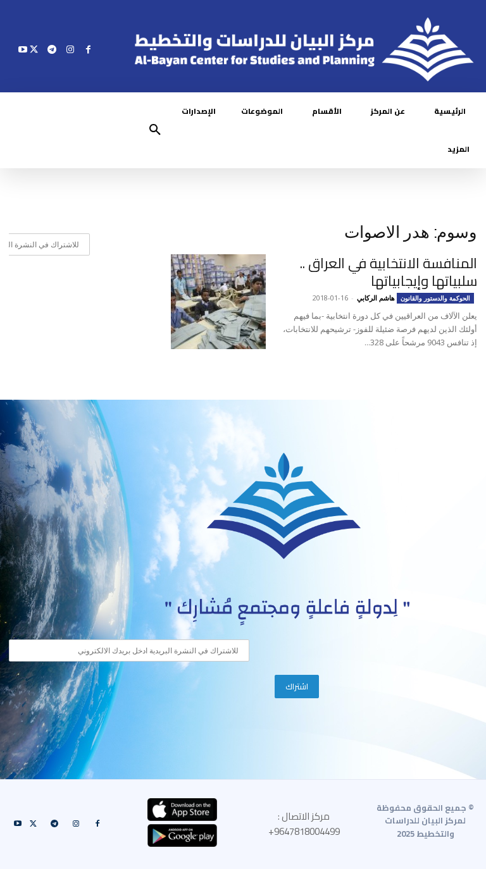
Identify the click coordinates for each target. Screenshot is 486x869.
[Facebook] (88, 49)
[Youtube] (23, 49)
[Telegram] (52, 49)
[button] (155, 130)
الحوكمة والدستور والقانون (435, 297)
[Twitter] (33, 49)
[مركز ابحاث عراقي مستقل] (284, 506)
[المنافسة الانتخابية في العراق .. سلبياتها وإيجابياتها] (218, 301)
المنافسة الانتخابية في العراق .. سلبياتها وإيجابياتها (388, 272)
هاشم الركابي (376, 297)
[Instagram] (70, 49)
